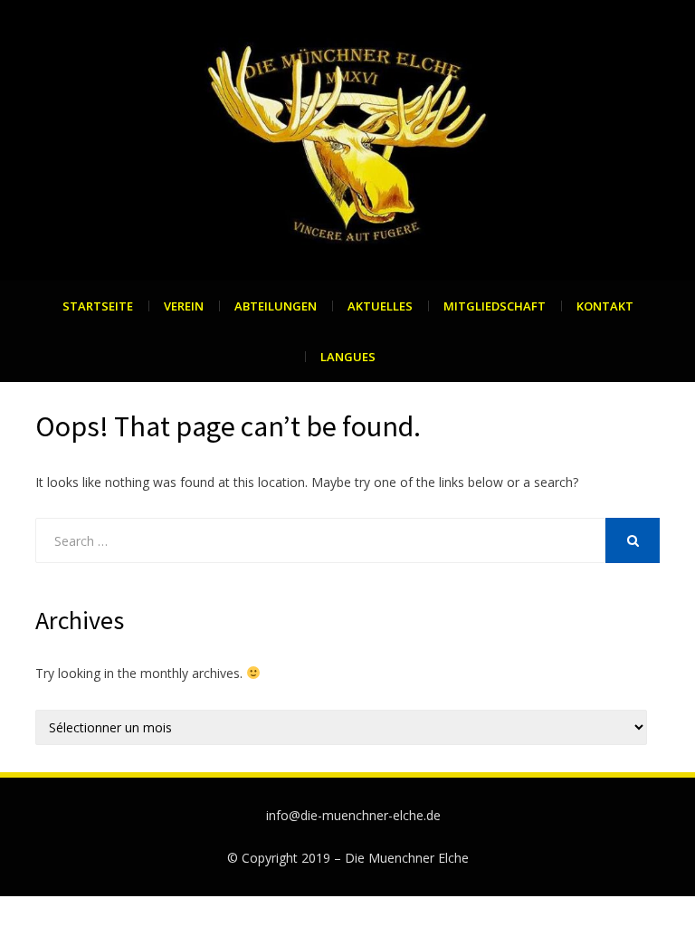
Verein (184, 306)
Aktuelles (380, 306)
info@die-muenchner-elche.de (353, 815)
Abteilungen (275, 306)
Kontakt (604, 306)
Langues (348, 357)
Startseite (97, 306)
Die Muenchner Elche (407, 857)
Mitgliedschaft (494, 306)
